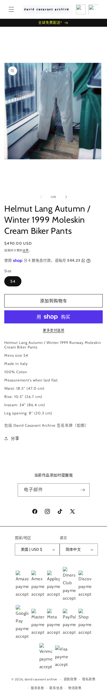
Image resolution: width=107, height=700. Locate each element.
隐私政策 (89, 679)
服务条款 (37, 688)
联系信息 (56, 688)
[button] (11, 9)
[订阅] (83, 490)
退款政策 (70, 679)
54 (12, 281)
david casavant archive (41, 679)
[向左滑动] (41, 197)
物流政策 (75, 688)
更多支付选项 (53, 330)
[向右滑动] (66, 197)
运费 (26, 250)
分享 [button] (15, 438)
